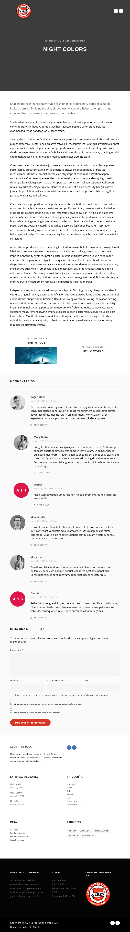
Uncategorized (74, 801)
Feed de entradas (18, 833)
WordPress (72, 804)
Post (69, 797)
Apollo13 (85, 831)
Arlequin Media (31, 927)
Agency (73, 831)
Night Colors (16, 792)
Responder (41, 425)
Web (87, 680)
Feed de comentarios (20, 836)
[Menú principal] (105, 11)
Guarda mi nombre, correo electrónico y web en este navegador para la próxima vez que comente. (61, 695)
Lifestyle (71, 784)
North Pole (15, 801)
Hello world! (15, 784)
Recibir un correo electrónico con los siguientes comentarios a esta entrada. (46, 703)
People (70, 794)
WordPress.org (17, 839)
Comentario (16, 650)
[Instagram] (121, 11)
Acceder (14, 829)
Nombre (15, 680)
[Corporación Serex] (24, 11)
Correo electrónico (57, 680)
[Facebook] (116, 11)
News (69, 787)
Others (70, 791)
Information (102, 831)
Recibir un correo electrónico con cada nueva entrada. (35, 712)
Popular (73, 836)
